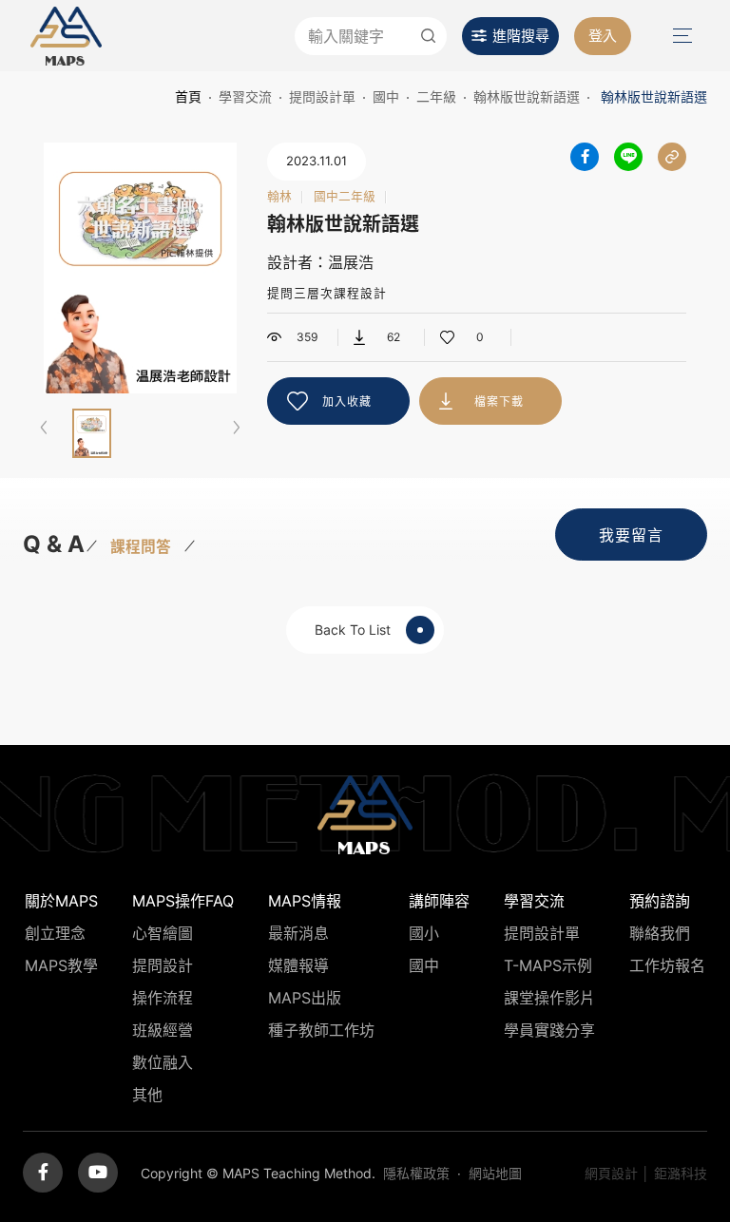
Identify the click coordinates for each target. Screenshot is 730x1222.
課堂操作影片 (549, 997)
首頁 (188, 96)
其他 (147, 1094)
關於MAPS (61, 900)
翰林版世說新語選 (526, 96)
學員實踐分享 (549, 1030)
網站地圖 (495, 1173)
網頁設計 (611, 1173)
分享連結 (672, 157)
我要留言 (631, 534)
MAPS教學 (61, 965)
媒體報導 (298, 965)
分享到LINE (628, 157)
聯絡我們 (659, 933)
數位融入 (162, 1062)
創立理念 (55, 933)
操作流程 (162, 997)
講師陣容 (439, 900)
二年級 (436, 96)
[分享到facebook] (584, 157)
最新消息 (298, 933)
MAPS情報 (304, 900)
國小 (424, 933)
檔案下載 (499, 401)
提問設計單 (322, 96)
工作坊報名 (667, 965)
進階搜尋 (520, 36)
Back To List (353, 629)
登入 (602, 36)
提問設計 (162, 965)
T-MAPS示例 (548, 965)
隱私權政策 (416, 1173)
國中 (386, 96)
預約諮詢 (659, 900)
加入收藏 (347, 401)
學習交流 (245, 96)
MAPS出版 (304, 997)
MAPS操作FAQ (183, 900)
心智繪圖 (162, 933)
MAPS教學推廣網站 (66, 35)
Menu (681, 36)
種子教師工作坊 (321, 1030)
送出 (428, 36)
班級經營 (162, 1030)
